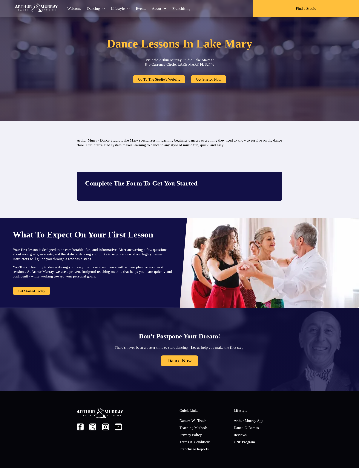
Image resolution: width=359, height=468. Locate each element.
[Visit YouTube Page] (118, 427)
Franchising (181, 8)
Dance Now (179, 360)
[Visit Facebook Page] (80, 427)
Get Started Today (31, 291)
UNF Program (244, 442)
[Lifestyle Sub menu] (128, 8)
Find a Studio (306, 8)
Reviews (240, 435)
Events (141, 8)
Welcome (74, 8)
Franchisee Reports (194, 449)
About (156, 8)
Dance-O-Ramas (246, 428)
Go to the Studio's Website (159, 79)
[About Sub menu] (165, 8)
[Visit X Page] (92, 427)
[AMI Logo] (36, 8)
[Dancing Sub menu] (103, 8)
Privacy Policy (191, 435)
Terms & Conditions (195, 442)
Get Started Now (208, 79)
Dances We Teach (193, 420)
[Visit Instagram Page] (105, 427)
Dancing (93, 8)
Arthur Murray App (248, 420)
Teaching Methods (194, 428)
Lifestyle (118, 8)
